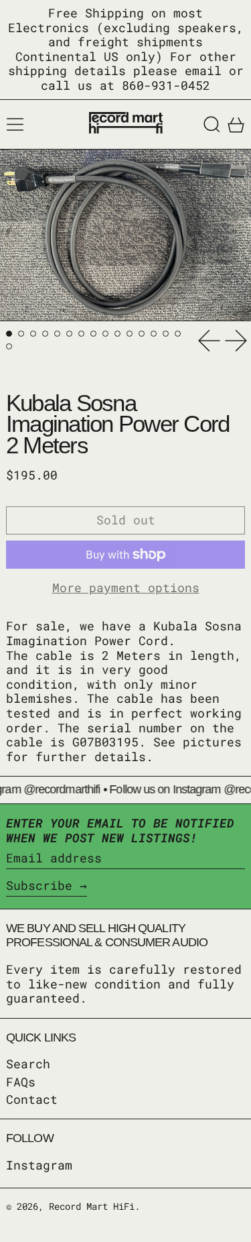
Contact (32, 1099)
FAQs (20, 1082)
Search (28, 1064)
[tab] (9, 334)
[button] (212, 124)
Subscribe (39, 885)
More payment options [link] (125, 588)
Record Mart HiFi (92, 1206)
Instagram (39, 1165)
